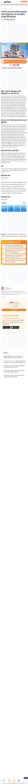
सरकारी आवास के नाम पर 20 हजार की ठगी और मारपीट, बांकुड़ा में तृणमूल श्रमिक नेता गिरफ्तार (14, 376)
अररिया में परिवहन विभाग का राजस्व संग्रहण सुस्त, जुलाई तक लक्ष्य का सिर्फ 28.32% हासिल (14, 256)
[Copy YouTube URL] (14, 65)
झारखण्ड (4, 4)
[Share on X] (18, 65)
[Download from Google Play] (6, 327)
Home (2, 8)
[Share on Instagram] (16, 65)
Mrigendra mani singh (9, 19)
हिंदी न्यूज (8, 322)
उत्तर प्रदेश (11, 4)
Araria (14, 8)
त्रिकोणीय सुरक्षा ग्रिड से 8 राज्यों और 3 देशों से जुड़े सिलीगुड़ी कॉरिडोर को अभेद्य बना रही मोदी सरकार (13, 357)
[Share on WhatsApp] (10, 65)
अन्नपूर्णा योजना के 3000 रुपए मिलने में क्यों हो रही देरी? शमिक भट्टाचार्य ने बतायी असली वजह (14, 371)
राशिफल (8, 320)
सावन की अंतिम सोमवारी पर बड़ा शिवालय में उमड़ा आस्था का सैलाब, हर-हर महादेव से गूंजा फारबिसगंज (14, 246)
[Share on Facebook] (12, 65)
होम (1, 4)
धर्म (20, 318)
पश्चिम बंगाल (16, 4)
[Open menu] (2, 2)
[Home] (7, 2)
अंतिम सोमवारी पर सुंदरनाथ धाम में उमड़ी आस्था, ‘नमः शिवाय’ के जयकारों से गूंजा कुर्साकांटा (14, 251)
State (6, 8)
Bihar (10, 8)
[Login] (14, 781)
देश (3, 318)
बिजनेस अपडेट (16, 318)
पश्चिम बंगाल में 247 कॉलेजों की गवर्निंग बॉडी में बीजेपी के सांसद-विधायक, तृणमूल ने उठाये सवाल (14, 366)
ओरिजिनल (22, 4)
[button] (14, 50)
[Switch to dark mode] (20, 2)
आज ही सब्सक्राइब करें (14, 309)
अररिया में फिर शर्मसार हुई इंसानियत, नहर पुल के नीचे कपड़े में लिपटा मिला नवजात (14, 261)
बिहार (8, 4)
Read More (3, 296)
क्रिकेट (4, 320)
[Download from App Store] (15, 327)
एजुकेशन (26, 4)
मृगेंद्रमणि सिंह (9, 289)
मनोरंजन (11, 318)
